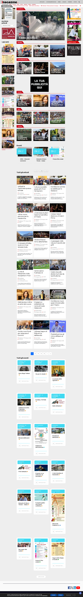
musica (21, 4)
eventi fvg (14, 4)
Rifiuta (60, 595)
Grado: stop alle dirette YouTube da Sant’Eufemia (57, 274)
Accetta (53, 595)
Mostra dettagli (25, 381)
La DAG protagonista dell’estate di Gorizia (22, 138)
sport (54, 492)
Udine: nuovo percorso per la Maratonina (40, 120)
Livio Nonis (21, 193)
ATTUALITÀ (54, 194)
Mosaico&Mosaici (24, 438)
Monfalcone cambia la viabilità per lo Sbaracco (39, 54)
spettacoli (25, 4)
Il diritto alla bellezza (22, 71)
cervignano (34, 4)
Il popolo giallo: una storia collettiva (40, 504)
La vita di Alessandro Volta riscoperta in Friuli (24, 274)
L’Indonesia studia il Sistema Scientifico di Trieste (23, 104)
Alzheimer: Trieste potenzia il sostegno (36, 38)
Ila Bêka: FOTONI (40, 400)
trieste (18, 4)
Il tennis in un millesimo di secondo (39, 475)
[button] (79, 1)
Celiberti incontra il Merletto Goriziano (24, 409)
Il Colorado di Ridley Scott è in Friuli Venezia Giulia (57, 71)
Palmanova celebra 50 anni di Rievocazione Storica (41, 138)
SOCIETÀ (20, 308)
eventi (10, 4)
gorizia (29, 4)
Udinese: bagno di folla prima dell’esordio (40, 333)
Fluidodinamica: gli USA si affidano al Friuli (57, 103)
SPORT (28, 194)
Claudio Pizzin (38, 310)
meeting (20, 397)
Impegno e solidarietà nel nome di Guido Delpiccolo (39, 305)
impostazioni (44, 595)
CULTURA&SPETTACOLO (56, 222)
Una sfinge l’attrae (24, 373)
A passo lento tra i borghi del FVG (57, 138)
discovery (37, 541)
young (37, 426)
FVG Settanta (23, 471)
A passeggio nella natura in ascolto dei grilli (56, 53)
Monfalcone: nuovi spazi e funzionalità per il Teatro (57, 303)
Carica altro (41, 576)
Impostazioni (68, 595)
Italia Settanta (56, 406)
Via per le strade (40, 374)
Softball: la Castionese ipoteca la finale (23, 120)
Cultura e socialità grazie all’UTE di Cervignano (23, 54)
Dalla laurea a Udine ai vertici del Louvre (40, 103)
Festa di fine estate (25, 159)
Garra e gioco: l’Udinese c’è (56, 121)
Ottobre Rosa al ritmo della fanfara (40, 241)
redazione (54, 193)
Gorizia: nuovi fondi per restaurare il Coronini (24, 333)
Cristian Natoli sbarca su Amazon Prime (40, 70)
